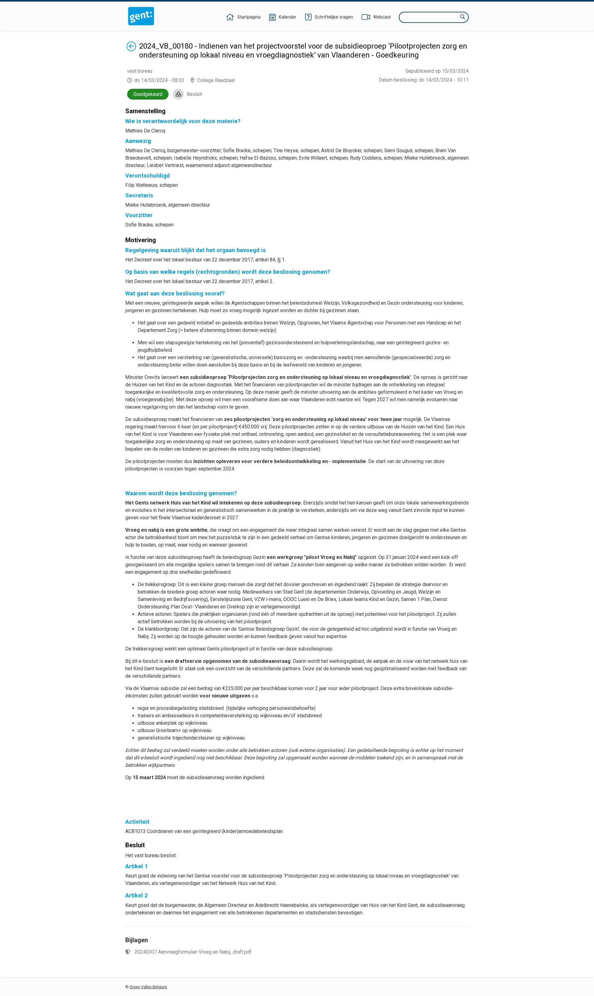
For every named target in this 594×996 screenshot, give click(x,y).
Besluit (194, 94)
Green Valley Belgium (148, 987)
